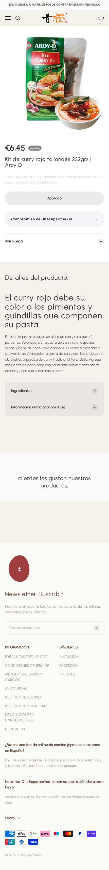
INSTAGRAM (70, 657)
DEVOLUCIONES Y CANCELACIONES (19, 717)
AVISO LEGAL (16, 689)
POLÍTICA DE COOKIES (23, 697)
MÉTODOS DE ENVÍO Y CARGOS (23, 677)
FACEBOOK (69, 666)
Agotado (54, 198)
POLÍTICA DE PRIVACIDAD (25, 706)
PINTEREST (69, 674)
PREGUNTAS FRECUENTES (26, 657)
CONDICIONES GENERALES (27, 666)
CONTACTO (15, 729)
